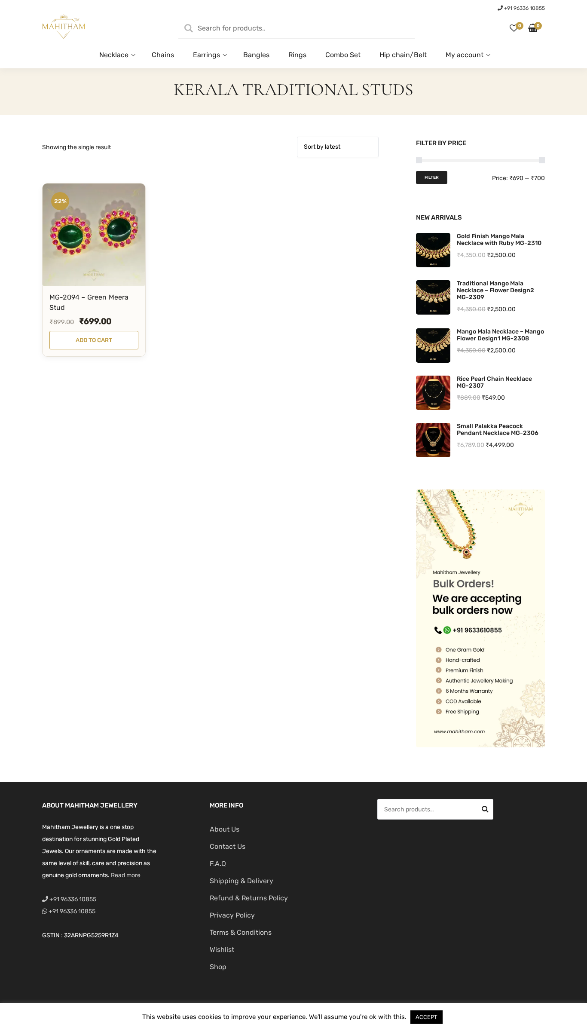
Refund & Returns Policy (249, 898)
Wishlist (222, 949)
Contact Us (227, 846)
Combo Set (343, 55)
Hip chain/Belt (403, 55)
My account (464, 55)
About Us (224, 829)
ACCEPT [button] (426, 1017)
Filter (432, 177)
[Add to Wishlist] (124, 272)
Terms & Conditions (241, 932)
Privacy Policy (232, 915)
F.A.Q (218, 864)
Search (485, 810)
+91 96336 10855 (524, 8)
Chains (163, 55)
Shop (218, 967)
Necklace (113, 55)
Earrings (206, 55)
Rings (297, 55)
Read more (126, 875)
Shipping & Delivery (241, 881)
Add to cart (94, 340)
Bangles (256, 55)
